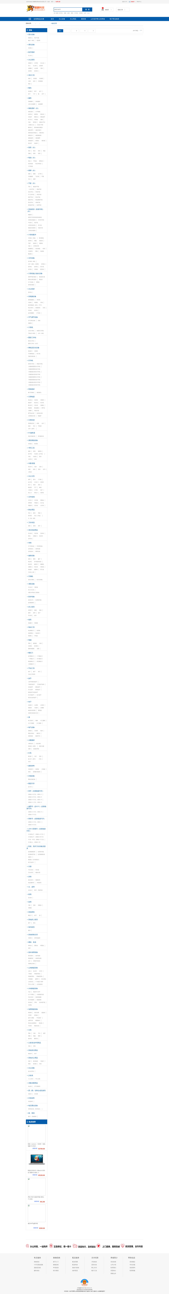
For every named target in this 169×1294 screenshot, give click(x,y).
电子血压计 (31, 862)
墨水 (40, 456)
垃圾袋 (35, 78)
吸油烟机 (36, 408)
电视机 (36, 302)
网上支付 (94, 1267)
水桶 (29, 81)
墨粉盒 (36, 945)
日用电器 (31, 396)
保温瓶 (30, 91)
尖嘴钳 (42, 707)
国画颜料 (38, 101)
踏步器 (30, 564)
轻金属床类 (31, 882)
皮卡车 (30, 787)
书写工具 (31, 448)
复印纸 (30, 292)
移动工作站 (31, 341)
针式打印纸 (41, 220)
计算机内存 (36, 246)
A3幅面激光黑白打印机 (34, 371)
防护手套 (30, 197)
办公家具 (31, 60)
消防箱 (36, 587)
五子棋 (40, 173)
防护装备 (31, 596)
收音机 (36, 310)
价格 (83, 30)
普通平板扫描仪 (32, 277)
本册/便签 (31, 463)
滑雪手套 (39, 194)
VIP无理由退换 (38, 1264)
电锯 (29, 640)
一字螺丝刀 (31, 658)
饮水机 (42, 402)
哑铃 (34, 559)
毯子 (39, 613)
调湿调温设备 (32, 440)
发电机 (36, 1015)
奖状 (39, 469)
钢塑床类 (38, 880)
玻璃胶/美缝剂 (36, 771)
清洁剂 (41, 536)
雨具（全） (31, 147)
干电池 (35, 161)
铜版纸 (30, 214)
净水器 (36, 405)
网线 (36, 251)
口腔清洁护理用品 (34, 1043)
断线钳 (40, 710)
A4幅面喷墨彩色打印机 (34, 379)
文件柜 (36, 63)
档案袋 (30, 505)
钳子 (29, 702)
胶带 (29, 479)
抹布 (34, 81)
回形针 (42, 482)
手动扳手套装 (40, 684)
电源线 (42, 251)
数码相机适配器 (38, 127)
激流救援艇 (38, 997)
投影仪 (30, 38)
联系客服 (132, 1270)
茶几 (29, 65)
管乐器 (37, 870)
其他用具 (31, 912)
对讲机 (30, 48)
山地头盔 (30, 981)
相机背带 (54, 23)
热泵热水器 (40, 413)
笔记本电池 (38, 163)
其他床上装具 (32, 919)
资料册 (30, 503)
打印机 (76, 13)
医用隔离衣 (31, 602)
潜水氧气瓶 (42, 1002)
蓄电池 (41, 161)
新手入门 (56, 1262)
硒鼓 (72, 13)
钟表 (38, 423)
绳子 (41, 490)
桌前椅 (41, 65)
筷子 (29, 94)
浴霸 (29, 748)
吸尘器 (30, 405)
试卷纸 (30, 938)
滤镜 (41, 119)
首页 (33, 23)
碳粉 (68, 13)
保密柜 (30, 71)
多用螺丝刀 (31, 656)
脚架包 (36, 117)
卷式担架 (30, 955)
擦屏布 (36, 114)
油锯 (38, 648)
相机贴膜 (30, 138)
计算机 (30, 327)
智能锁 (36, 623)
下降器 (30, 973)
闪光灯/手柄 (40, 125)
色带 (29, 948)
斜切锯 (36, 646)
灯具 (29, 753)
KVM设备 (30, 282)
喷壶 (29, 1063)
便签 (29, 469)
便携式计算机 (40, 330)
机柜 (44, 248)
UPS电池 (30, 166)
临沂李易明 (72, 1291)
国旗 (29, 1036)
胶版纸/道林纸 (32, 228)
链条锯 (30, 1012)
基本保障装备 (32, 952)
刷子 (35, 1053)
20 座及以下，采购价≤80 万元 (36, 837)
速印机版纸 (37, 938)
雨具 (29, 151)
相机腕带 (38, 138)
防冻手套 (30, 202)
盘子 (40, 91)
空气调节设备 (32, 317)
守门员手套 (31, 194)
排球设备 (30, 551)
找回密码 (132, 1267)
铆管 (39, 1036)
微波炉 (30, 402)
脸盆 (29, 83)
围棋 (34, 173)
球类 (29, 543)
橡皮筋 (30, 487)
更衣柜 (36, 71)
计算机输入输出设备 (34, 273)
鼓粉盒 (30, 945)
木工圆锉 (39, 723)
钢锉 (37, 720)
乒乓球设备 (31, 546)
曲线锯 (35, 643)
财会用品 (31, 509)
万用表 (36, 730)
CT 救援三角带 (39, 981)
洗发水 (30, 1094)
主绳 (29, 971)
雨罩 (39, 153)
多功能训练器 (37, 561)
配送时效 (75, 1264)
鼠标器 (41, 240)
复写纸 (30, 515)
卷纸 (34, 526)
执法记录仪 (31, 1071)
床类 (29, 876)
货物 (37, 23)
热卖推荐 (32, 1122)
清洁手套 (30, 192)
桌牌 (44, 1033)
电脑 (65, 13)
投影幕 (38, 40)
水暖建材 (31, 740)
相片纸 (36, 222)
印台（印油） (37, 515)
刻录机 (30, 240)
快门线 (30, 119)
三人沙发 (30, 1079)
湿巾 (39, 526)
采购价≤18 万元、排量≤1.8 (35, 799)
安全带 (35, 971)
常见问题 (132, 1264)
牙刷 (29, 1046)
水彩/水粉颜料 (32, 104)
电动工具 (31, 627)
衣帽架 (30, 908)
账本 (34, 513)
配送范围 (75, 1262)
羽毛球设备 (40, 546)
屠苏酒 (83, 19)
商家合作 (113, 1273)
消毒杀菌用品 (32, 1083)
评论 (91, 30)
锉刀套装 (30, 720)
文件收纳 (31, 497)
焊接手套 (38, 202)
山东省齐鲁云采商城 (98, 19)
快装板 (36, 119)
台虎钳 (36, 705)
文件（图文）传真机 (33, 264)
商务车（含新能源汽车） (36, 818)
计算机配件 (31, 234)
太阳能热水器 (31, 416)
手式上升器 (31, 984)
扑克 (29, 179)
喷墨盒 (42, 945)
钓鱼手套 (38, 192)
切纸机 (36, 269)
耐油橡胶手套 (39, 199)
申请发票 (56, 1267)
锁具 (29, 619)
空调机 (30, 576)
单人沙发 (38, 1079)
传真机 (81, 13)
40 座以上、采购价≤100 (34, 842)
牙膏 (34, 1046)
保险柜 (30, 63)
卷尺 (39, 671)
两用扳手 (37, 689)
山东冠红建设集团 (79, 1291)
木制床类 (39, 882)
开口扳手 (30, 689)
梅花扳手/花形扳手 (33, 692)
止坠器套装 (40, 984)
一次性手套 (31, 189)
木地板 (43, 769)
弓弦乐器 (30, 870)
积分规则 (56, 1270)
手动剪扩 (39, 1018)
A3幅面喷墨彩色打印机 (34, 369)
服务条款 (36, 1270)
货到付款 (94, 1264)
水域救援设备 (32, 988)
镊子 (34, 671)
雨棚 (29, 153)
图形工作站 (31, 337)
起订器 (30, 482)
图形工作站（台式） (33, 343)
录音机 (30, 310)
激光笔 (30, 1038)
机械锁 (30, 623)
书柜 (41, 68)
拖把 (29, 78)
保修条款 (36, 1262)
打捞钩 (30, 1005)
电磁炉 (39, 416)
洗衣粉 (42, 533)
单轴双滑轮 (31, 976)
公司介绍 (113, 1264)
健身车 (36, 564)
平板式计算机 (31, 333)
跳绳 (29, 559)
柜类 (29, 894)
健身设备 (31, 555)
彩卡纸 (40, 225)
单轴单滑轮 (37, 973)
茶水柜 (30, 897)
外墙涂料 (31, 1098)
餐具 (29, 88)
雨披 (44, 151)
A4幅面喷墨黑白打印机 (34, 377)
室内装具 (31, 927)
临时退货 (75, 1270)
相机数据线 (38, 135)
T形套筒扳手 (31, 684)
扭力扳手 (39, 695)
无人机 (30, 55)
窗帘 (29, 930)
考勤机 (38, 282)
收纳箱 (35, 1063)
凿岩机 (40, 1023)
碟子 (35, 91)
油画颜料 (40, 104)
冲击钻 (30, 1025)
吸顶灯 (30, 756)
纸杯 (29, 1061)
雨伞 (34, 151)
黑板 (29, 1033)
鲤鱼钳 (30, 707)
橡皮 (40, 487)
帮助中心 (139, 1)
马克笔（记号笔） (39, 454)
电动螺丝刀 (31, 630)
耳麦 (29, 243)
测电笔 (30, 730)
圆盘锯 (43, 1012)
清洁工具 (31, 75)
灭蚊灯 (42, 1061)
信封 (35, 466)
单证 (29, 513)
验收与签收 (75, 1267)
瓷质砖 (37, 769)
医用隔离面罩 (31, 851)
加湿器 (30, 443)
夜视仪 (37, 140)
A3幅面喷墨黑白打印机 (34, 366)
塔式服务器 (41, 436)
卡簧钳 (36, 707)
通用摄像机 (31, 300)
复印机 (61, 13)
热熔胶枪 (30, 633)
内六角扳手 (31, 695)
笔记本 (30, 466)
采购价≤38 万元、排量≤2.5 (35, 794)
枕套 (40, 610)
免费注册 (58, 1)
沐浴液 (36, 1094)
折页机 (30, 269)
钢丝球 (30, 1053)
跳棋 (29, 173)
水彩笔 (30, 459)
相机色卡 (30, 135)
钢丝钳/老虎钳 (32, 710)
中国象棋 (30, 176)
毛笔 (29, 456)
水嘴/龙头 (30, 743)
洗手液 (30, 538)
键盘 (35, 240)
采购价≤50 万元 (32, 814)
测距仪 (38, 733)
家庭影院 (38, 307)
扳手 (29, 678)
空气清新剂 (37, 1086)
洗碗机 (42, 405)
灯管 (29, 761)
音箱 (41, 302)
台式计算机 (31, 330)
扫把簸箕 (40, 81)
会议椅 (36, 68)
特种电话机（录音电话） (34, 1109)
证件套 (36, 505)
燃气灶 (43, 408)
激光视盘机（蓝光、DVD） (35, 305)
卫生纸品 (31, 522)
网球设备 (38, 551)
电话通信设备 (32, 1105)
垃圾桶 (41, 78)
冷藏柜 (30, 410)
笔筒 (34, 484)
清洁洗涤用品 (32, 530)
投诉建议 (132, 1262)
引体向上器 (31, 572)
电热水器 (36, 410)
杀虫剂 (30, 1086)
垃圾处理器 (36, 748)
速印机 (36, 266)
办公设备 (62, 19)
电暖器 (30, 323)
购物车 (133, 1)
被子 (29, 923)
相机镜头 (39, 392)
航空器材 (31, 52)
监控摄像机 (31, 313)
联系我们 (113, 1267)
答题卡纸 (40, 228)
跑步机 (30, 561)
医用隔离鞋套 (41, 854)
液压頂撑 (36, 1012)
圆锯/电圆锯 (31, 648)
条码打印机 (31, 364)
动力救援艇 (31, 999)
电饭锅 (30, 408)
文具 (85, 13)
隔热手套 (30, 199)
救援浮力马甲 (36, 992)
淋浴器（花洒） (32, 746)
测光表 (42, 114)
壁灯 (40, 756)
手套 (29, 186)
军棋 (43, 176)
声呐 (35, 1002)
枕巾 (35, 615)
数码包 (30, 127)
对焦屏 (30, 117)
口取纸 (30, 472)
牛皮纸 (30, 222)
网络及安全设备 (33, 348)
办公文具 (31, 476)
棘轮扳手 (37, 687)
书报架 (36, 503)
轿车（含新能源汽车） (35, 791)
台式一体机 (41, 333)
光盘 (29, 246)
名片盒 (42, 503)
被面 (35, 610)
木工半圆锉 (31, 723)
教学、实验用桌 (38, 890)
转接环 (36, 143)
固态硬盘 (38, 248)
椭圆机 (42, 564)
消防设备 (31, 584)
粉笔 (35, 459)
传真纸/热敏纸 (32, 220)
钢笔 (29, 451)
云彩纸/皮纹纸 (32, 225)
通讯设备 (31, 44)
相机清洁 (41, 132)
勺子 (34, 94)
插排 (29, 426)
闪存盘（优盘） (32, 238)
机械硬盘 (30, 248)
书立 (39, 1033)
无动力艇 (30, 997)
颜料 (29, 98)
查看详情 (35, 1148)
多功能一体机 (31, 261)
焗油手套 (39, 189)
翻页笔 (36, 1038)
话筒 (44, 307)
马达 (29, 992)
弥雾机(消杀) (31, 963)
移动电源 (35, 1061)
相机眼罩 (30, 140)
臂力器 (42, 569)
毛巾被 (30, 615)
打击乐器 (30, 872)
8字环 (40, 971)
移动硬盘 (41, 238)
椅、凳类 (31, 1113)
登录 (52, 1)
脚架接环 (42, 117)
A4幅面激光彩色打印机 (34, 385)
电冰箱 (30, 400)
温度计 (30, 857)
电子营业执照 (114, 19)
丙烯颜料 (30, 101)
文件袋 (36, 500)
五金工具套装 (31, 674)
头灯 (29, 961)
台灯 (43, 423)
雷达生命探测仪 (32, 1023)
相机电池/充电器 (32, 132)
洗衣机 (36, 400)
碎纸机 (43, 264)
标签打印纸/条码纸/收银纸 (35, 217)
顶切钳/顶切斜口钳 (33, 713)
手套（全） (31, 183)
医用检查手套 (31, 854)
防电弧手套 (31, 205)
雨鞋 (34, 153)
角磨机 (30, 635)
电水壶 (36, 402)
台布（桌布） (31, 428)
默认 (60, 30)
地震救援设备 (32, 1009)
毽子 (39, 559)
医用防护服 (38, 600)
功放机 (30, 302)
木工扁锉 (42, 720)
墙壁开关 (37, 736)
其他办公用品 (32, 1058)
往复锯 (30, 646)
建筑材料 (31, 766)
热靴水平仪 (42, 122)
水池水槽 (38, 743)
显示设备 (31, 34)
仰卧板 (42, 567)
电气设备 (31, 727)
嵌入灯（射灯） (32, 759)
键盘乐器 (38, 872)
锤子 (29, 671)
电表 (41, 730)
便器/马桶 (41, 746)
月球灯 (30, 1015)
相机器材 (30, 111)
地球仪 (42, 492)
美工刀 (30, 492)
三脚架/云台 (31, 125)
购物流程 (56, 1264)
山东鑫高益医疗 (101, 1291)
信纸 (40, 466)
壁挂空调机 (31, 579)
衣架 (40, 1063)
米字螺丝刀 (40, 658)
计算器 (30, 490)
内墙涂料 (30, 769)
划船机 (30, 567)
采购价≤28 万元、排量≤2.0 (35, 797)
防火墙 (38, 353)
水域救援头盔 (40, 994)
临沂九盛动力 (87, 1291)
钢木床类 (30, 880)
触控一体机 (31, 40)
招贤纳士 (113, 1270)
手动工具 (31, 668)
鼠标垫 (35, 243)
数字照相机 (31, 392)
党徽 (34, 1036)
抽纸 (29, 526)
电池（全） (31, 157)
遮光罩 (30, 143)
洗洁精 (30, 533)
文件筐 (42, 505)
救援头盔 (36, 1025)
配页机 (42, 269)
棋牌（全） (31, 170)
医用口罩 (30, 600)
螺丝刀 (30, 653)
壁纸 (29, 771)
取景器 (35, 122)
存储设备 (31, 776)
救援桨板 (39, 999)
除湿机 (36, 443)
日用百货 (31, 420)
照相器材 (31, 389)
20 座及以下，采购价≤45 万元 (36, 834)
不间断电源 (31, 353)
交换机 (36, 351)
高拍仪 (41, 279)
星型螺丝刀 (40, 661)
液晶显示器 (42, 277)
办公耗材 (31, 289)
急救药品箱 (38, 958)
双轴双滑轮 (39, 976)
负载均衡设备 (31, 356)
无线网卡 (30, 251)
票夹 (39, 484)
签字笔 (30, 454)
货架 (34, 905)
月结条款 (94, 1262)
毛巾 (34, 426)
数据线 (30, 254)
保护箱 (30, 114)
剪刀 (29, 484)
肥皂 (29, 536)
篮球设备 (38, 548)
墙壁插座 (30, 736)
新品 (67, 30)
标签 (34, 469)
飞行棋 (37, 176)
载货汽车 (31, 783)
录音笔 (38, 300)
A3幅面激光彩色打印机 (34, 374)
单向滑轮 (43, 979)
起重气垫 (30, 1020)
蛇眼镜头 (37, 1020)
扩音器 (38, 313)
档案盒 (42, 500)
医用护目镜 (41, 851)
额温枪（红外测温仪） (34, 859)
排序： (52, 30)
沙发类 (30, 1075)
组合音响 (30, 307)
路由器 (30, 351)
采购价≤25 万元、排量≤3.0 (35, 812)
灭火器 (30, 587)
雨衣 (39, 151)
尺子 (35, 487)
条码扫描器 (31, 284)
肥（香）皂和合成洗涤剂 (36, 1090)
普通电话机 (31, 423)
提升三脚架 (31, 1018)
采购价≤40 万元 (32, 824)
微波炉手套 (36, 186)
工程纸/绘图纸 (32, 230)
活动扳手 (30, 687)
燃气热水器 (31, 413)
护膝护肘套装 (36, 961)
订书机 (40, 479)
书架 (29, 905)
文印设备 (31, 258)
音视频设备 (31, 296)
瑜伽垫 (30, 569)
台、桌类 (31, 887)
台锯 (40, 643)
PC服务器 (31, 433)
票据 (39, 513)
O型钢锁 (30, 979)
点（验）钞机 (31, 518)
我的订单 (124, 1)
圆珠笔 (40, 451)
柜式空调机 (40, 579)
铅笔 (34, 451)
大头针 (36, 482)
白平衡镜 (38, 111)
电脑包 (41, 243)
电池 (29, 161)
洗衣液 (36, 533)
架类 (29, 902)
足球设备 (30, 548)
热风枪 (38, 630)
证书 (44, 469)
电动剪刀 (38, 633)
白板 (34, 1033)
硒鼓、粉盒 (31, 942)
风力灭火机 (31, 590)
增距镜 (43, 140)
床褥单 (30, 610)
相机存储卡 (38, 130)
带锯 (29, 643)
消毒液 (35, 536)
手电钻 (36, 635)
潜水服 (30, 1002)
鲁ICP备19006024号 (87, 1288)
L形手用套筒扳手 (32, 681)
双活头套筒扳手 (32, 697)
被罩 (29, 613)
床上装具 (31, 607)
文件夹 (30, 500)
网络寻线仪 (31, 733)
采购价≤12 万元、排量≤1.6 (35, 802)
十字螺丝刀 (40, 656)
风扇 (39, 320)
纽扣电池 (30, 163)
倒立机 (36, 567)
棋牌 (34, 179)
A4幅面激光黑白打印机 (34, 382)
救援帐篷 (30, 958)
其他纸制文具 (32, 934)
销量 (74, 30)
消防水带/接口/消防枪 (33, 592)
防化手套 (38, 197)
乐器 (29, 866)
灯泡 (40, 759)
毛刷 (29, 122)
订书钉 (36, 490)
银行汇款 (94, 1270)
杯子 (43, 94)
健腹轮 (36, 569)
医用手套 (39, 205)
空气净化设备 (31, 320)
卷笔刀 (36, 492)
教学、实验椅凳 (32, 1116)
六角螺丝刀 (31, 664)
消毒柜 (42, 400)
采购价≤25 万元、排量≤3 (34, 822)
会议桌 (30, 890)
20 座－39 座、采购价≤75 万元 (36, 839)
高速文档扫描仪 (32, 279)
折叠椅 (30, 68)
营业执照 (113, 1262)
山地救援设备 (32, 968)
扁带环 (37, 979)
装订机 (42, 266)
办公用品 (73, 19)
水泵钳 (42, 705)
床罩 (34, 613)
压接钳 (30, 705)
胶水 (34, 479)
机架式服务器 (31, 436)
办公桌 (42, 63)
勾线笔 (35, 456)
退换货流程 (37, 1267)
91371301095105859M (86, 1289)
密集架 (40, 905)
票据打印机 (40, 364)
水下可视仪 (31, 994)
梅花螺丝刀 (31, 661)
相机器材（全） (45, 23)
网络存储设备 (31, 779)
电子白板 (36, 38)
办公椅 (35, 65)
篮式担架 (38, 955)
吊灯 (35, 756)
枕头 (34, 923)
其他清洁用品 (32, 1050)
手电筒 (40, 426)
